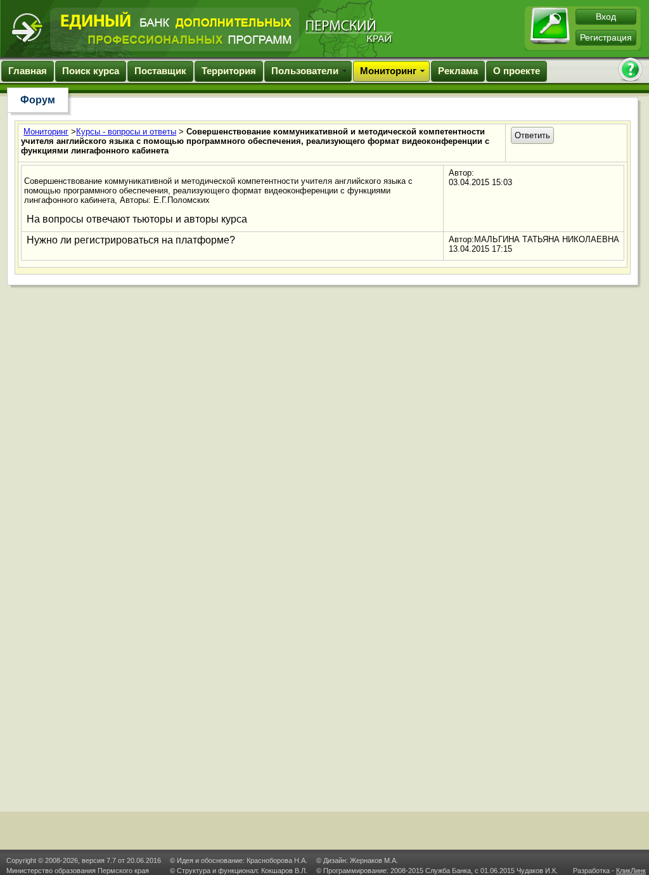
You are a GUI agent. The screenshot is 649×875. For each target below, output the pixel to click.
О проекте (516, 70)
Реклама (458, 70)
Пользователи (304, 70)
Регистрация (606, 37)
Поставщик (160, 70)
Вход (606, 16)
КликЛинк (631, 870)
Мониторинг (388, 70)
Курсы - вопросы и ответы (126, 131)
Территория (229, 70)
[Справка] (630, 70)
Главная (27, 70)
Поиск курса (90, 70)
